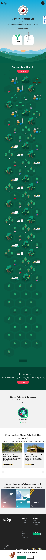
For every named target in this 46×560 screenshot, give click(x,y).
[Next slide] (43, 472)
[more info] (3, 506)
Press (23, 535)
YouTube (24, 526)
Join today (23, 382)
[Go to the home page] (4, 3)
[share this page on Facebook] (45, 17)
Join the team (25, 537)
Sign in (34, 520)
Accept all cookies (21, 557)
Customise (30, 557)
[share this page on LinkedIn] (45, 22)
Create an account (37, 522)
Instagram (24, 522)
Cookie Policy (5, 548)
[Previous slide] (3, 472)
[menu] (43, 3)
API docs (24, 533)
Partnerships (35, 524)
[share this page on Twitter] (45, 20)
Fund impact (23, 71)
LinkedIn (24, 520)
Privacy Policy (6, 546)
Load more (23, 361)
